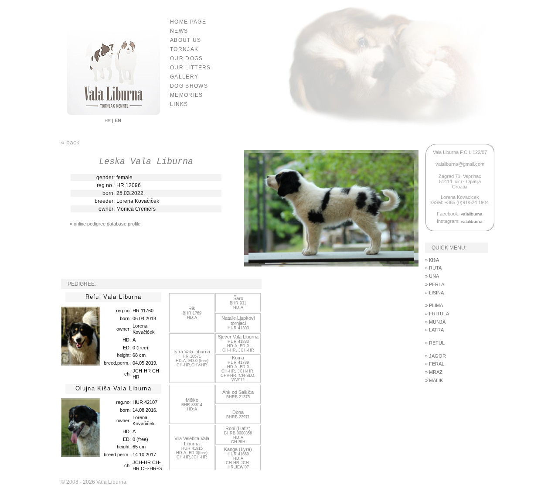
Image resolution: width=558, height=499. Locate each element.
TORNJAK (184, 49)
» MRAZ (433, 372)
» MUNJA (435, 322)
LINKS (179, 104)
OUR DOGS (186, 58)
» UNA (432, 276)
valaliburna (472, 214)
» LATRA (434, 329)
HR (108, 120)
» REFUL (435, 342)
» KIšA (432, 260)
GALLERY (184, 77)
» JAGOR (435, 356)
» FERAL (434, 363)
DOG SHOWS (189, 86)
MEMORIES (186, 95)
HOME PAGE (188, 22)
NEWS (179, 31)
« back (70, 142)
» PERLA (434, 284)
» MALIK (434, 380)
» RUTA (433, 267)
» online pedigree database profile (105, 223)
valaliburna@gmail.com (460, 164)
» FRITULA (437, 313)
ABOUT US (185, 40)
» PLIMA (434, 305)
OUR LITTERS (190, 68)
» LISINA (434, 292)
